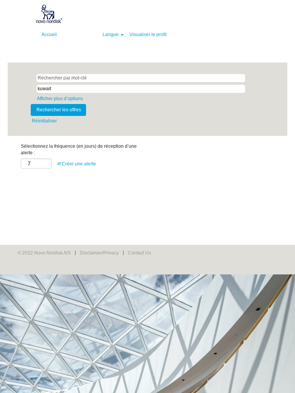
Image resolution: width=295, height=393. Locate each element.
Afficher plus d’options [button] (60, 98)
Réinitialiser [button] (44, 121)
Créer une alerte (78, 164)
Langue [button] (111, 34)
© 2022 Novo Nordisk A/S (44, 253)
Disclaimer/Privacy (99, 253)
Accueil (49, 34)
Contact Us (139, 253)
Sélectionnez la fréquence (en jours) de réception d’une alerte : (79, 149)
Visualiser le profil (148, 34)
